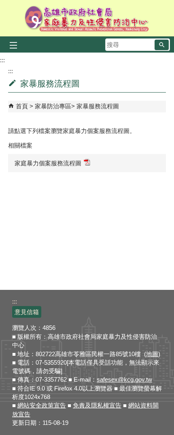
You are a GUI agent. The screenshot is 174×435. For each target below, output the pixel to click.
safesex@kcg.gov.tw (124, 379)
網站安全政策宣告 (41, 405)
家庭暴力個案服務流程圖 (48, 163)
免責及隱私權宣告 (97, 405)
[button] (162, 45)
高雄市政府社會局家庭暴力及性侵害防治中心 (87, 18)
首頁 (22, 106)
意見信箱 (27, 311)
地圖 (152, 354)
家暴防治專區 (53, 106)
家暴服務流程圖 (97, 106)
